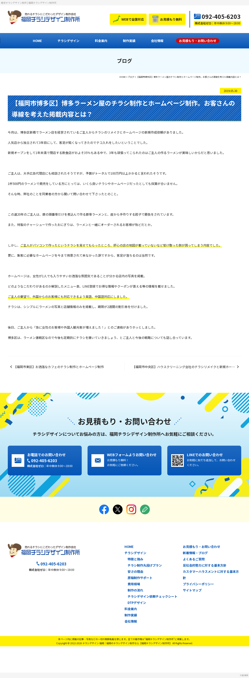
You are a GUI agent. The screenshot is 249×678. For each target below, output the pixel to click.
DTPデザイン (137, 602)
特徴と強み (135, 559)
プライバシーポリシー (198, 584)
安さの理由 (135, 571)
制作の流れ (135, 590)
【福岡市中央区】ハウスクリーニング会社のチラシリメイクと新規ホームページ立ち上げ (186, 366)
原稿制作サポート (140, 577)
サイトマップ (192, 590)
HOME (37, 40)
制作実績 (129, 40)
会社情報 (157, 40)
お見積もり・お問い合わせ (201, 546)
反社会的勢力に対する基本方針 (204, 565)
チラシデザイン (68, 40)
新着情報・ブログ (195, 552)
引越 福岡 (244, 675)
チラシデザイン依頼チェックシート (152, 596)
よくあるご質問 (194, 559)
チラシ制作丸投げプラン (145, 565)
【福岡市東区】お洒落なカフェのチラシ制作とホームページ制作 (59, 366)
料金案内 (101, 40)
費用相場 (134, 584)
